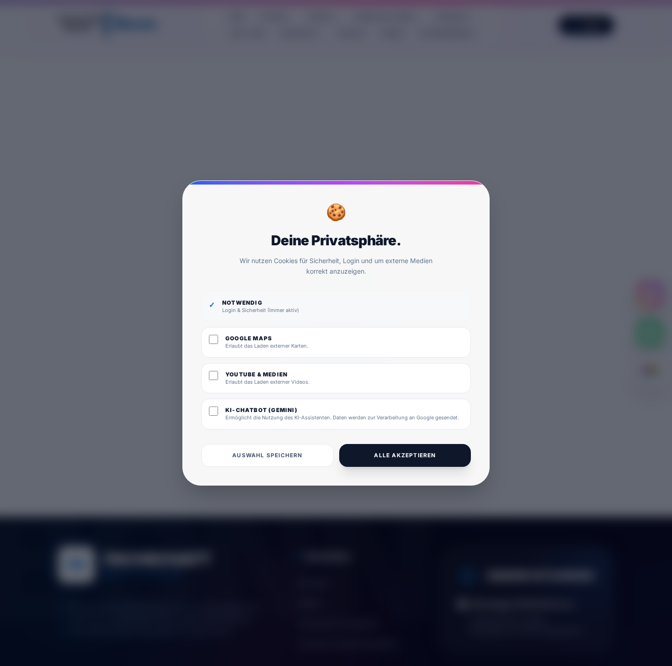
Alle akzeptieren (405, 455)
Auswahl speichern (267, 455)
